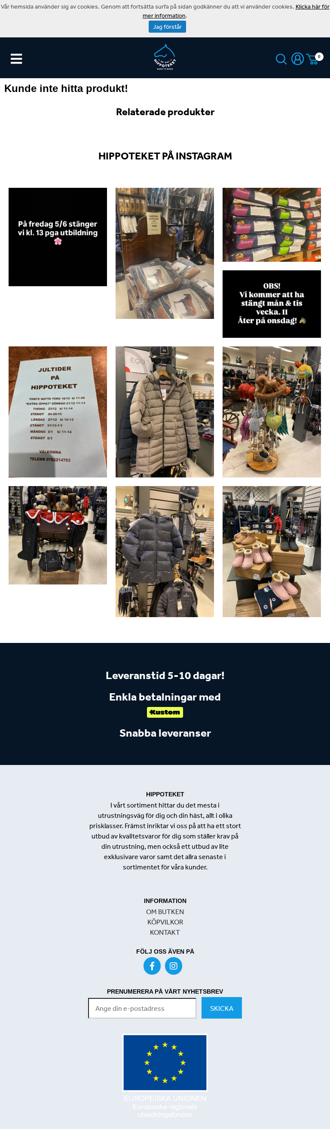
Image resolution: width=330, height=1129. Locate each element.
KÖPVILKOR (165, 922)
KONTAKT (165, 932)
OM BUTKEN (165, 911)
